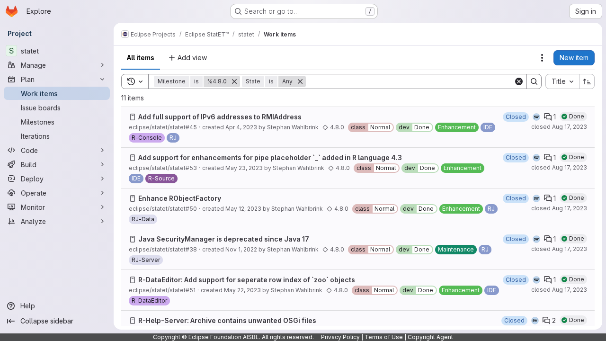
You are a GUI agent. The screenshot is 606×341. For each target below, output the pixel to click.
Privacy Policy (340, 337)
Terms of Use (384, 337)
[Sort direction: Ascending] (587, 81)
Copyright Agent (430, 337)
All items (140, 58)
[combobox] (562, 81)
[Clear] (519, 81)
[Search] (534, 81)
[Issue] (132, 117)
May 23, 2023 (244, 167)
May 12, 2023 (243, 208)
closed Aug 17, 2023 (559, 126)
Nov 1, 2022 (241, 249)
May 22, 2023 (242, 290)
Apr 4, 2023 (241, 127)
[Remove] (234, 81)
